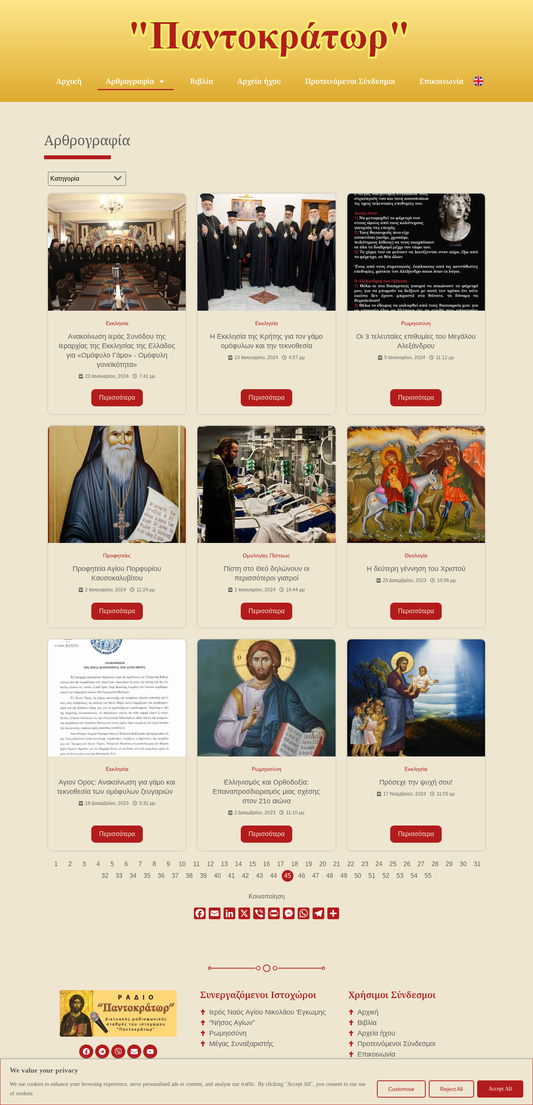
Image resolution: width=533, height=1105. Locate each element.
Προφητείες (117, 555)
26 (406, 864)
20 (322, 864)
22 (350, 864)
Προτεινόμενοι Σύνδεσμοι (350, 81)
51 (371, 875)
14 (238, 864)
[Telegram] (102, 1052)
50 (357, 875)
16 (266, 864)
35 (147, 875)
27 (421, 864)
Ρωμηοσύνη (416, 323)
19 (308, 864)
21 (336, 864)
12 (210, 864)
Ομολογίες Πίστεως (266, 555)
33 (119, 875)
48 (329, 875)
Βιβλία (201, 81)
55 (428, 875)
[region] (266, 1082)
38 (189, 875)
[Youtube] (150, 1052)
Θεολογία (416, 555)
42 (245, 875)
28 (435, 864)
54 (414, 875)
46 (301, 875)
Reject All (451, 1089)
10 (182, 864)
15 (252, 864)
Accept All (500, 1089)
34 (133, 875)
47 (315, 875)
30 (463, 864)
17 (280, 864)
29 (449, 864)
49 (343, 875)
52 (385, 875)
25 (392, 864)
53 (399, 875)
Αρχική (69, 81)
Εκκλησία (117, 323)
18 (294, 864)
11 (196, 864)
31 (477, 864)
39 (203, 875)
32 (104, 875)
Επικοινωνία (441, 81)
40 (217, 875)
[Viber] (118, 1052)
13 (224, 864)
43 (259, 875)
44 (273, 875)
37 (175, 875)
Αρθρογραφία (130, 81)
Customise (401, 1089)
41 (231, 875)
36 (161, 875)
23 (364, 864)
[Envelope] (134, 1052)
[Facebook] (86, 1052)
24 (378, 864)
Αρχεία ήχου (259, 81)
